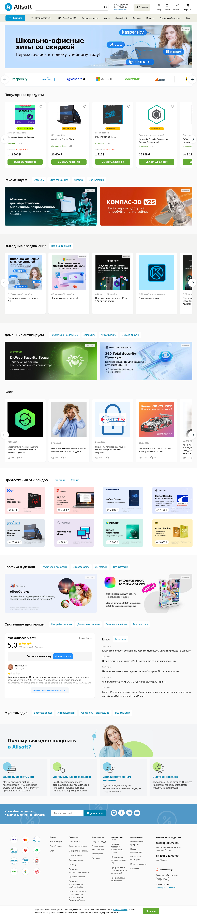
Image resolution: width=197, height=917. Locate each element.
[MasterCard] (25, 840)
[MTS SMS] (25, 861)
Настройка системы (61, 624)
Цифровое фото (81, 567)
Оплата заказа (75, 855)
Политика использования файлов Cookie (76, 884)
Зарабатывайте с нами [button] (170, 18)
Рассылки (96, 858)
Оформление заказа (78, 851)
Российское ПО (69, 18)
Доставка (137, 18)
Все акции (60, 480)
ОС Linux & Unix (58, 135)
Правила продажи (77, 876)
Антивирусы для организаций (151, 135)
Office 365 (39, 180)
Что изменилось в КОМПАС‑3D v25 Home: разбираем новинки (134, 682)
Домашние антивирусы (24, 335)
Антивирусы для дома (16, 133)
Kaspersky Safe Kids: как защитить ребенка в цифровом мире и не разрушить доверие (146, 650)
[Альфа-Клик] (25, 850)
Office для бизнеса (58, 180)
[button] (159, 7)
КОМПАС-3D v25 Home (105, 137)
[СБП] (25, 871)
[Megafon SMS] (37, 850)
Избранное (177, 10)
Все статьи (120, 639)
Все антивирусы (130, 335)
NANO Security (108, 335)
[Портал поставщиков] (37, 861)
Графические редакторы (54, 567)
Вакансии (134, 868)
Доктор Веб (89, 335)
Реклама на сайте (138, 864)
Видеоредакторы (43, 713)
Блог (188, 18)
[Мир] (14, 871)
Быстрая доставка (165, 776)
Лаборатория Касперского (64, 335)
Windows (78, 180)
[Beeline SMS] (14, 861)
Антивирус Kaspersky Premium (21, 137)
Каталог (75, 480)
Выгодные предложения (25, 246)
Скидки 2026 (121, 18)
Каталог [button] (17, 18)
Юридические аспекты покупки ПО (118, 860)
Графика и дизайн (20, 567)
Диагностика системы (88, 624)
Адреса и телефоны (78, 846)
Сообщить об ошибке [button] (165, 887)
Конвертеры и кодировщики (95, 713)
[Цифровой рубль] (37, 871)
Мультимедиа (16, 713)
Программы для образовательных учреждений (119, 870)
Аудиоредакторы (66, 713)
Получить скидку (99, 841)
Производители (43, 18)
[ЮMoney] (37, 839)
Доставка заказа (76, 860)
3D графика (101, 567)
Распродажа (97, 853)
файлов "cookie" (120, 909)
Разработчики (56, 846)
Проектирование (102, 133)
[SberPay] (14, 850)
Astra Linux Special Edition (62, 139)
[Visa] (14, 840)
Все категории (96, 180)
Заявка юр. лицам (90, 18)
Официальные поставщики (72, 776)
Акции (107, 18)
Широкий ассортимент (18, 776)
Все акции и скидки (61, 246)
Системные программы (25, 624)
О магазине (74, 841)
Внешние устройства (116, 624)
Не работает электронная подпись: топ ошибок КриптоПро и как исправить (140, 671)
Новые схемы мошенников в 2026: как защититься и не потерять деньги (139, 661)
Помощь (150, 18)
